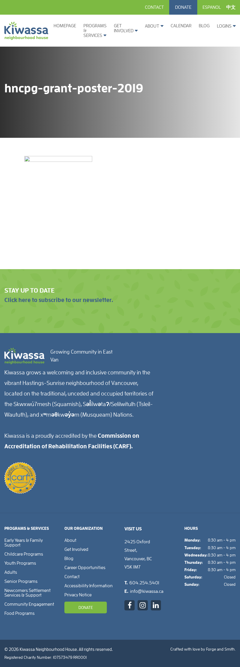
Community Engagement (29, 604)
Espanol (212, 7)
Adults (10, 572)
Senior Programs (20, 581)
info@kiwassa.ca (146, 591)
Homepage (65, 25)
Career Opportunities (84, 567)
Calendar (181, 25)
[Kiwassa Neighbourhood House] (26, 37)
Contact (154, 7)
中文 (231, 7)
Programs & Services (95, 30)
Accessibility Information (88, 585)
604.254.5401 (144, 583)
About (152, 26)
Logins (224, 26)
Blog (204, 25)
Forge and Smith (220, 649)
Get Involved (123, 28)
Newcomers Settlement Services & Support (27, 593)
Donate (183, 7)
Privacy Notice (78, 595)
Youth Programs (20, 563)
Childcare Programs (23, 554)
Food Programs (19, 613)
